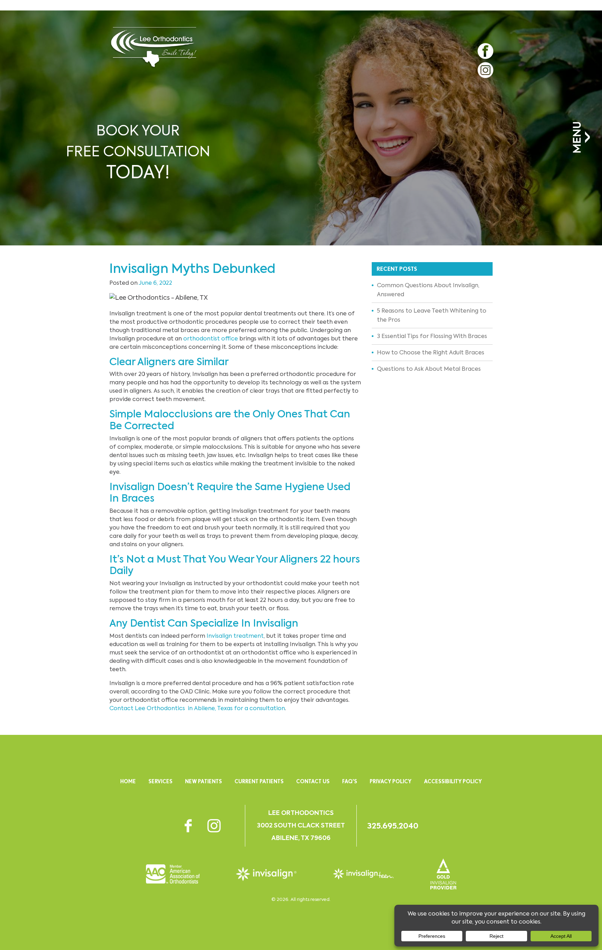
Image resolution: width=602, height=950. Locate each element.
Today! (138, 152)
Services (160, 781)
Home (128, 781)
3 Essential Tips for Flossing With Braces (432, 336)
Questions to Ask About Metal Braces (429, 368)
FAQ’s (349, 781)
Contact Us (313, 781)
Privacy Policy (390, 781)
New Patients (203, 781)
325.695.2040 (392, 825)
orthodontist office (210, 338)
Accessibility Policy (453, 781)
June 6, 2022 (155, 282)
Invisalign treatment (235, 635)
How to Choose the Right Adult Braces (430, 352)
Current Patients (259, 781)
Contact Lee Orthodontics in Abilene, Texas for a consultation (197, 708)
